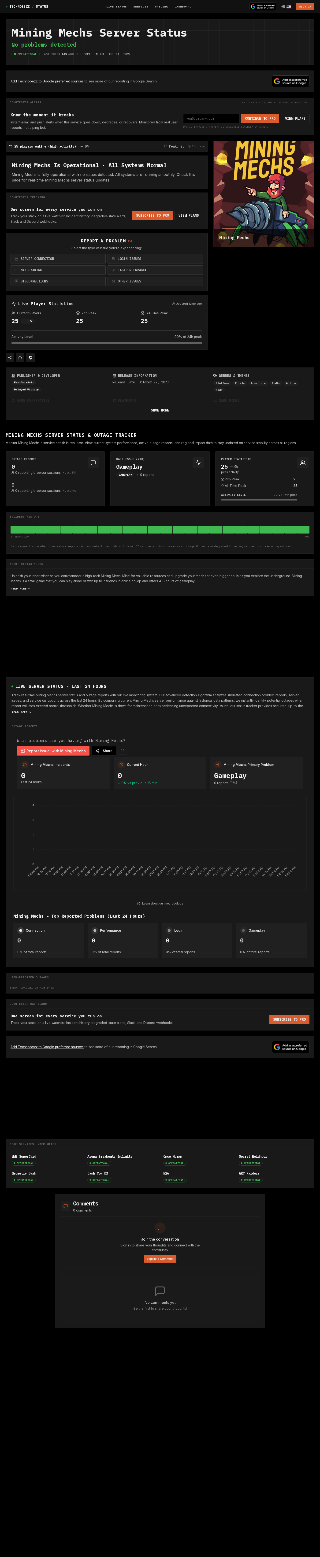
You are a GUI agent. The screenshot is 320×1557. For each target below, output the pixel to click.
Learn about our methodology (162, 903)
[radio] (58, 258)
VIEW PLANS (295, 118)
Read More (18, 588)
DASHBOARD (183, 6)
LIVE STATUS (116, 6)
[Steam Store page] (30, 357)
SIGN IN (305, 6)
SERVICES (140, 6)
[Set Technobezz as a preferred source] (262, 6)
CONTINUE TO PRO (260, 118)
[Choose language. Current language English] (286, 6)
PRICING (161, 6)
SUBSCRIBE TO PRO (152, 215)
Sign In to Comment (160, 1258)
